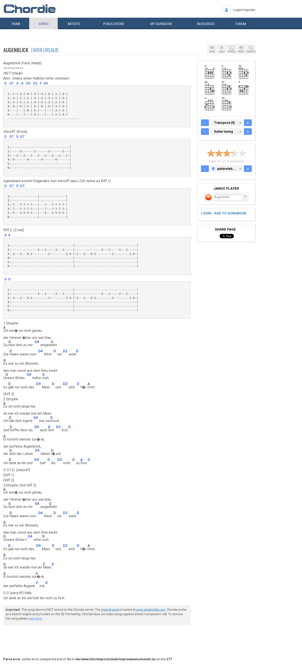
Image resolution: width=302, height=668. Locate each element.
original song (110, 609)
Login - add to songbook (223, 213)
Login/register (244, 10)
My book (161, 24)
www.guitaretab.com (150, 609)
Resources (206, 24)
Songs (43, 24)
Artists (74, 24)
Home (16, 24)
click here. (35, 618)
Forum (241, 24)
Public (113, 24)
